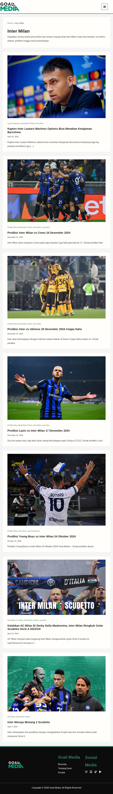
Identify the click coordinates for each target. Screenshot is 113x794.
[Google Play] (100, 772)
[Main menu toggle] (104, 7)
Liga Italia (45, 227)
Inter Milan (40, 123)
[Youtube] (91, 772)
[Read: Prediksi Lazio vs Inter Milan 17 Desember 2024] (56, 388)
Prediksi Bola (12, 227)
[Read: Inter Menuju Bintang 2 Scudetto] (56, 683)
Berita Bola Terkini (28, 123)
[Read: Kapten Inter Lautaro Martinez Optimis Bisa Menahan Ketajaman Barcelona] (56, 86)
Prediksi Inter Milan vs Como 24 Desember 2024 (38, 232)
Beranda (62, 764)
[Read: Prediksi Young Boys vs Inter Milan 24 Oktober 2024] (56, 489)
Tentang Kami (65, 768)
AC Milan (19, 620)
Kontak (61, 772)
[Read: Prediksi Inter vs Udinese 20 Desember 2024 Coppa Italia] (56, 287)
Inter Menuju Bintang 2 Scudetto (28, 722)
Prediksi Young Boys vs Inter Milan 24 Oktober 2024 (41, 536)
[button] (112, 7)
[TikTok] (95, 772)
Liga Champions (13, 123)
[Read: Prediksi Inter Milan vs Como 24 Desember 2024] (56, 190)
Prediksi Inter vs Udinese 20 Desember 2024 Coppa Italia (44, 329)
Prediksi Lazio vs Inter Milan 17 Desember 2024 (38, 430)
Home (10, 23)
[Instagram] (86, 772)
